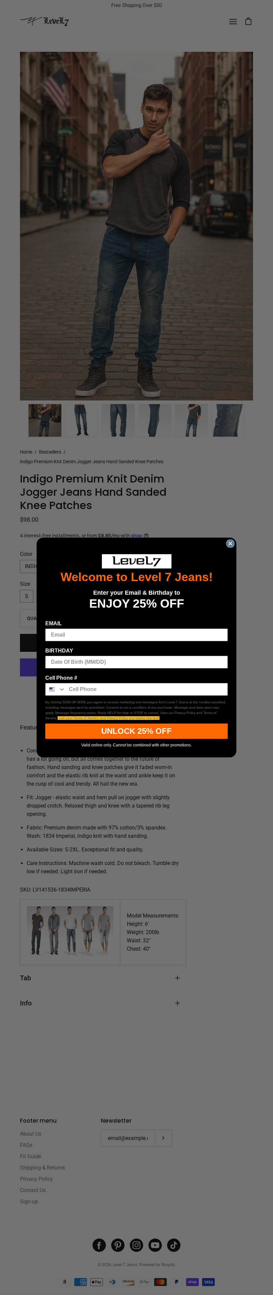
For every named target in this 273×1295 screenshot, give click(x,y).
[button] (136, 561)
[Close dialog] (230, 543)
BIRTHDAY (59, 650)
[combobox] (56, 689)
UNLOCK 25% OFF (136, 731)
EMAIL (53, 623)
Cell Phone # (61, 678)
